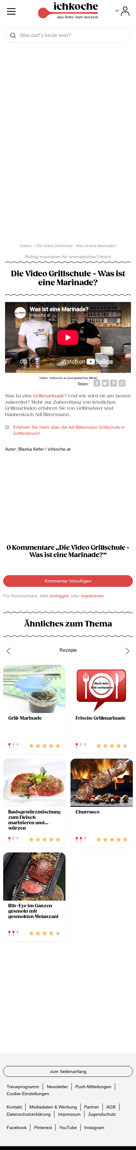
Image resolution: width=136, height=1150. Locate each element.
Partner (91, 1107)
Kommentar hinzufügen (68, 580)
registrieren (92, 595)
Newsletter (57, 1086)
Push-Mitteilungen (93, 1086)
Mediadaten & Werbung (53, 1107)
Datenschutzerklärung (29, 1114)
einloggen (59, 595)
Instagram (94, 1127)
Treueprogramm (23, 1086)
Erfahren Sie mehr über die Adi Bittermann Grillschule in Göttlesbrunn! (69, 430)
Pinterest (43, 1127)
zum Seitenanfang (68, 1071)
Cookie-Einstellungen (28, 1094)
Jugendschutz (102, 1114)
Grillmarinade (48, 396)
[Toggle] (122, 11)
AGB (110, 1107)
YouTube (68, 1127)
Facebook (17, 1127)
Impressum (69, 1114)
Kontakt (14, 1107)
